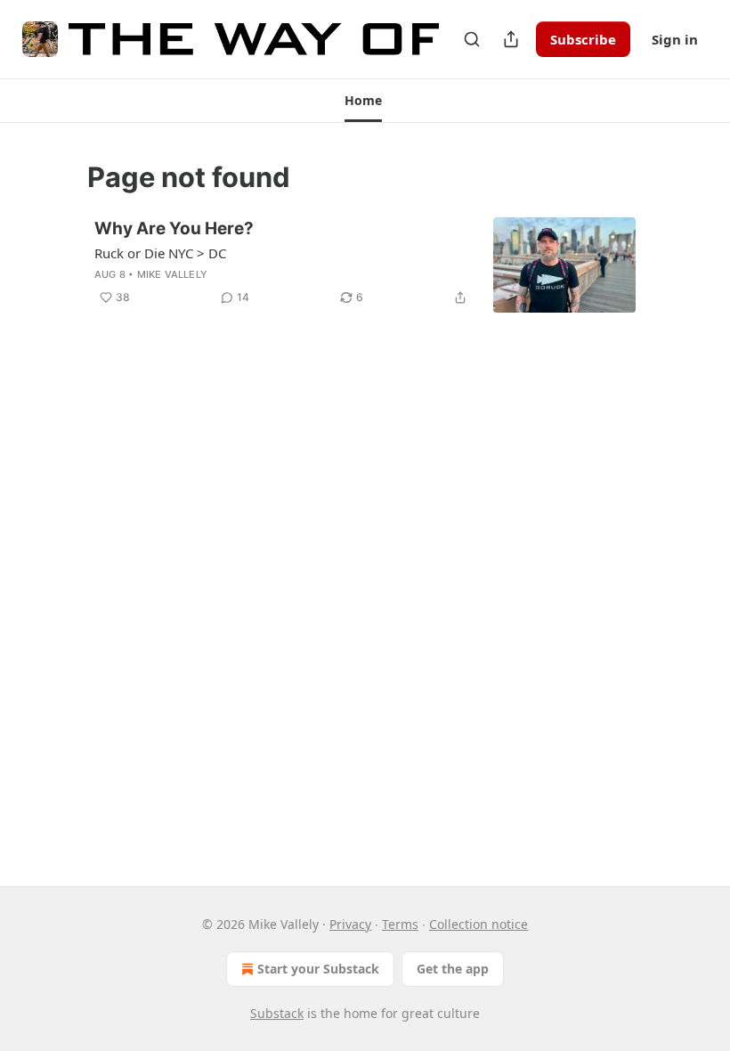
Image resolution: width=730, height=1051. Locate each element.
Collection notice (478, 924)
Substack (277, 1013)
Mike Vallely (172, 274)
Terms (400, 924)
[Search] (472, 39)
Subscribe (583, 39)
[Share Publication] (511, 39)
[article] (365, 265)
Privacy (350, 924)
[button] (363, 100)
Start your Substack (318, 968)
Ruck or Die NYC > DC (160, 253)
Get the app (453, 968)
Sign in (675, 39)
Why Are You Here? (174, 228)
